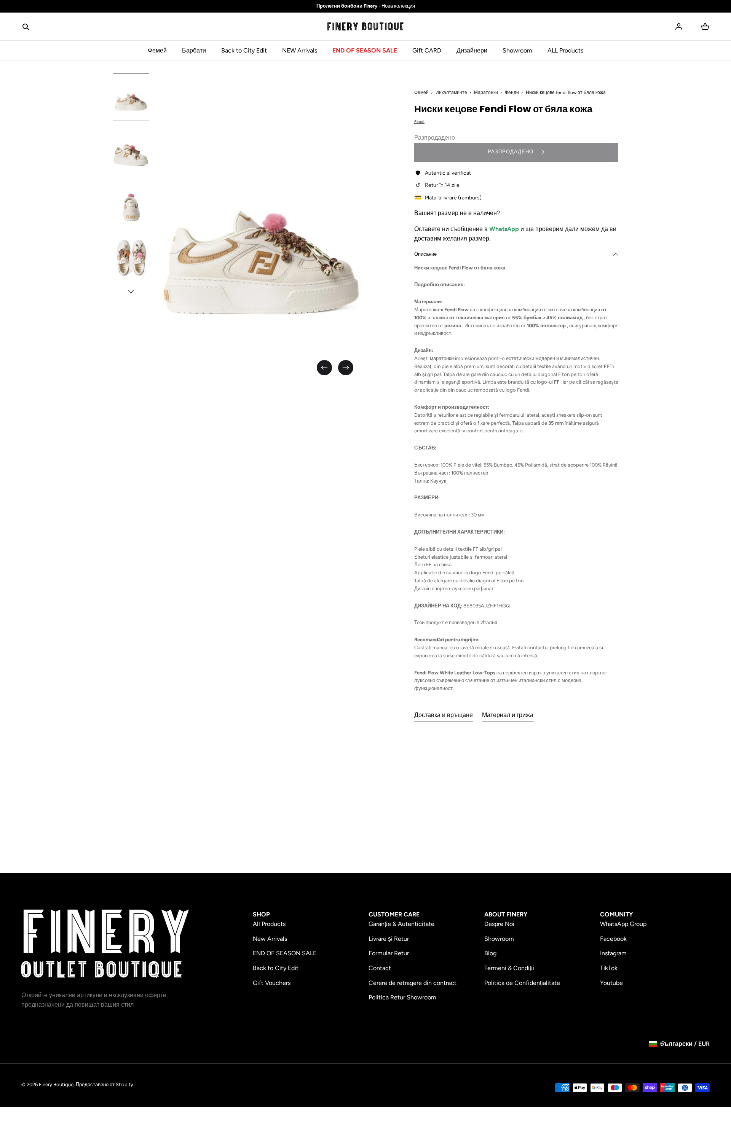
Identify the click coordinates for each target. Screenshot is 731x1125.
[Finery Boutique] (105, 944)
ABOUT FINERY (505, 914)
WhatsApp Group (623, 923)
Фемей (157, 50)
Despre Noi (499, 923)
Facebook (613, 938)
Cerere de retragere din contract (412, 982)
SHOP (261, 914)
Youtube (611, 982)
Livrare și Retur (389, 938)
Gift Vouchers (271, 982)
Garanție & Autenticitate (401, 923)
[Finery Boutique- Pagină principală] (365, 27)
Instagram (613, 953)
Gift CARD (426, 50)
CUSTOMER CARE (394, 914)
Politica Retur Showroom (402, 997)
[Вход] (678, 26)
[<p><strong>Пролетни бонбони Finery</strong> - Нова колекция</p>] (365, 6)
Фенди (512, 92)
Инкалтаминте (451, 92)
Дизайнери (471, 50)
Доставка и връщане (443, 715)
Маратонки (486, 92)
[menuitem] (131, 97)
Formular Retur (389, 953)
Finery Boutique (56, 1084)
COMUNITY (616, 914)
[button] (25, 27)
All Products (269, 923)
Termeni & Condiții (509, 968)
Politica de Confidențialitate (522, 982)
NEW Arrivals (299, 50)
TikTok (609, 968)
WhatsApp (504, 229)
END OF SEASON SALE (364, 50)
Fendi (419, 121)
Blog (490, 953)
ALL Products (565, 50)
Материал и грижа (507, 715)
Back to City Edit (244, 50)
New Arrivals (270, 938)
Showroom (517, 50)
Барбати (194, 50)
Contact (380, 968)
